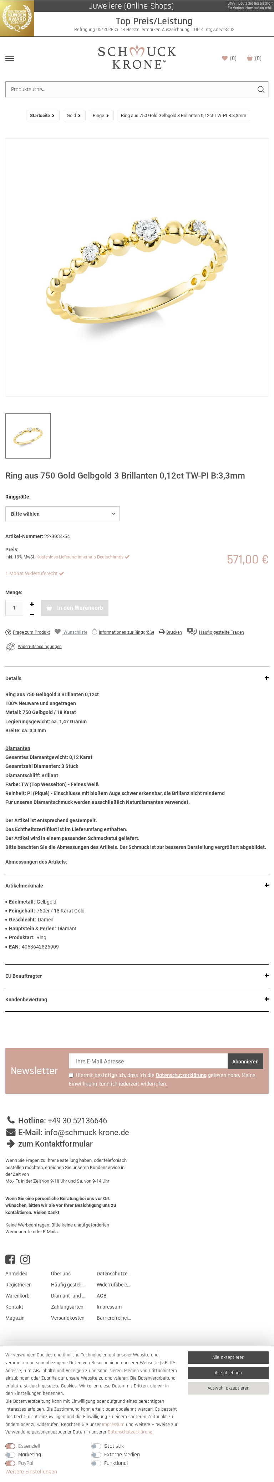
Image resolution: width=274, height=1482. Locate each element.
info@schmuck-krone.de (86, 1132)
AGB (102, 1296)
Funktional (116, 1463)
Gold (71, 115)
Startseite (40, 115)
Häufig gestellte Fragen (68, 1285)
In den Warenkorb (79, 608)
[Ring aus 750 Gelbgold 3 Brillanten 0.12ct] (137, 267)
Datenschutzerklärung (114, 1273)
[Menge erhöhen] (32, 605)
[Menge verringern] (32, 615)
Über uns (61, 1273)
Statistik (114, 1446)
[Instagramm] (25, 1259)
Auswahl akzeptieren (228, 1388)
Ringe (98, 115)
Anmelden (16, 1273)
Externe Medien (122, 1454)
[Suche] (261, 89)
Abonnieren (245, 1061)
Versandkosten (68, 1318)
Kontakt (14, 1307)
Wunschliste (233, 58)
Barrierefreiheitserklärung (114, 1318)
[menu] (10, 58)
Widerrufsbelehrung (114, 1285)
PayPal (25, 1463)
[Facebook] (10, 1259)
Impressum (109, 1307)
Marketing (29, 1454)
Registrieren (18, 1285)
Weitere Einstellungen (31, 1472)
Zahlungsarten (67, 1307)
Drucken (174, 632)
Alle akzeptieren (228, 1357)
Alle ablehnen (228, 1373)
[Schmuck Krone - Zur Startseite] (137, 56)
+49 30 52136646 (77, 1120)
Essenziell (29, 1446)
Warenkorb (258, 58)
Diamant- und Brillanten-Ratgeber (68, 1296)
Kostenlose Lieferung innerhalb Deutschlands (79, 557)
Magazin (15, 1318)
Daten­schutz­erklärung (130, 1432)
